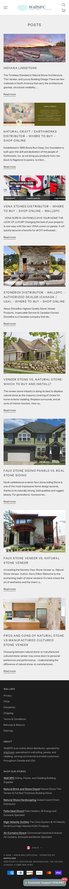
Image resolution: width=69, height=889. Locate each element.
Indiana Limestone (20, 68)
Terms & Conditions (15, 719)
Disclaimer (9, 707)
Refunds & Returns (14, 724)
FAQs (7, 701)
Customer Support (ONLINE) (47, 881)
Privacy (8, 695)
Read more (10, 94)
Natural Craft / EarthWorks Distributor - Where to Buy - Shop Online (30, 136)
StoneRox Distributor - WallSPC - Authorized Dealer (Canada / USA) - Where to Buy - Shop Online (34, 297)
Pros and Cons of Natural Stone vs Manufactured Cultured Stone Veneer (34, 640)
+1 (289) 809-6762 (23, 865)
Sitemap (8, 730)
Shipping (8, 713)
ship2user (9, 752)
